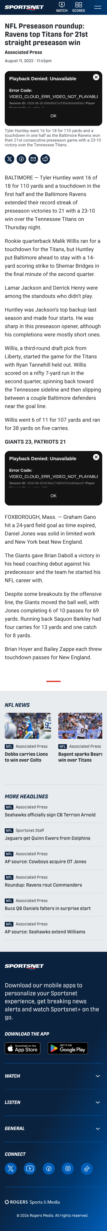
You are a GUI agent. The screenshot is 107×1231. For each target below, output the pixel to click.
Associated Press (23, 52)
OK (53, 115)
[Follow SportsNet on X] (11, 1168)
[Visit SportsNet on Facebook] (49, 1168)
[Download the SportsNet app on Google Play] (68, 1048)
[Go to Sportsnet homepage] (24, 8)
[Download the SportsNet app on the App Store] (22, 1048)
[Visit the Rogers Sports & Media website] (32, 1202)
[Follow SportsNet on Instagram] (68, 1168)
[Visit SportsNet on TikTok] (87, 1168)
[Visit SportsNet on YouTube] (30, 1168)
